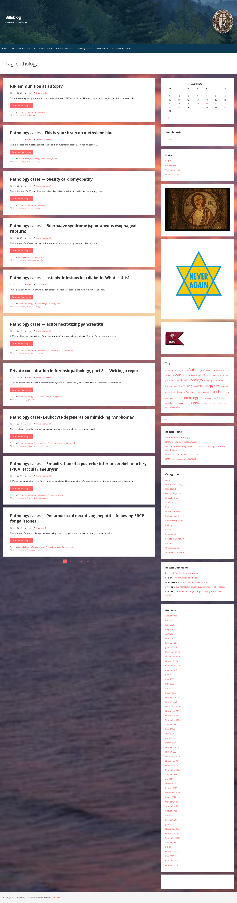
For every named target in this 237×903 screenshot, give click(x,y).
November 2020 (172, 829)
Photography (170, 398)
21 (207, 103)
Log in (168, 160)
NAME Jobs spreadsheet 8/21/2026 (181, 442)
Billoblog (13, 17)
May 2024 (169, 733)
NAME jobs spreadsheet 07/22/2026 (181, 454)
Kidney (168, 386)
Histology (30, 446)
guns (226, 375)
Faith (203, 374)
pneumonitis (211, 398)
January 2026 (171, 647)
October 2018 (171, 851)
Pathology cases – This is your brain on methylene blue (62, 132)
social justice (212, 403)
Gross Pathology (40, 112)
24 (170, 107)
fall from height (211, 375)
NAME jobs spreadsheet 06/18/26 (180, 459)
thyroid (219, 403)
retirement (203, 403)
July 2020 (169, 847)
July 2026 (169, 620)
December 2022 (172, 792)
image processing (213, 380)
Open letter (200, 392)
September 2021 (172, 806)
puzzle (186, 403)
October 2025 (171, 661)
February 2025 (172, 697)
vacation (168, 407)
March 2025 (170, 693)
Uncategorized (51, 158)
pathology (31, 115)
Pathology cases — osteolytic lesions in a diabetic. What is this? (70, 277)
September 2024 (172, 720)
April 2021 (170, 815)
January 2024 (171, 751)
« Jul (167, 118)
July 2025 (169, 674)
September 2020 (172, 838)
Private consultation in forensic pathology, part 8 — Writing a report (75, 370)
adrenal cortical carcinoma (174, 370)
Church (178, 374)
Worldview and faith (20, 48)
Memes (168, 507)
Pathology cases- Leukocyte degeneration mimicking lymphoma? (72, 417)
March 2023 (170, 783)
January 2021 (171, 824)
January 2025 (171, 702)
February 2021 (172, 820)
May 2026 (169, 629)
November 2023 (172, 761)
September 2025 (172, 665)
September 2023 (172, 770)
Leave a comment (43, 139)
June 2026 (169, 624)
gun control (220, 375)
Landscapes (170, 502)
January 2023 (171, 788)
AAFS (167, 480)
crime (198, 375)
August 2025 (171, 670)
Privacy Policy (102, 48)
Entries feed (170, 165)
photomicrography (191, 397)
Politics (220, 398)
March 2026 (170, 638)
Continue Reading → (21, 105)
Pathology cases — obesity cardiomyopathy (51, 179)
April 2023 (170, 779)
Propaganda (179, 403)
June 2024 (169, 729)
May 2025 (169, 683)
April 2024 (170, 738)
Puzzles (168, 543)
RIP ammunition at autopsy (36, 86)
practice (31, 399)
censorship (169, 375)
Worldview (176, 407)
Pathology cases (84, 48)
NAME (217, 386)
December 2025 (172, 652)
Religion (194, 403)
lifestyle (175, 386)
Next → (90, 561)
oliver (29, 93)
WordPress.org (172, 174)
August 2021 (171, 810)
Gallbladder (31, 550)
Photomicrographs (55, 443)
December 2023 (172, 756)
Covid (193, 375)
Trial (224, 403)
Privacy (168, 529)
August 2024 (171, 724)
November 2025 (172, 656)
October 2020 (171, 833)
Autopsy (23, 115)
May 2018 (169, 856)
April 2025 (170, 688)
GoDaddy (56, 897)
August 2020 (171, 842)
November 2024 (172, 711)
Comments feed (172, 170)
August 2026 (171, 615)
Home (5, 48)
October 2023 (171, 765)
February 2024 (172, 747)
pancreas (30, 353)
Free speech (170, 489)
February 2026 (172, 643)
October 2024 (171, 715)
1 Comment (41, 528)
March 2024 (170, 742)
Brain (29, 161)
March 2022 (170, 797)
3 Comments (41, 93)
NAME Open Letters (43, 48)
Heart (29, 208)
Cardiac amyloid (223, 370)
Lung (37, 446)
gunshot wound (172, 380)
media (195, 386)
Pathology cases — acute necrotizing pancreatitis (57, 324)
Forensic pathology (25, 112)
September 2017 (172, 860)
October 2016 (171, 865)
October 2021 (171, 801)
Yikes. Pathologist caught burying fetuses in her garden (200, 587)
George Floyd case (64, 48)
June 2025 (169, 679)
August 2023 (171, 774)
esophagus (31, 260)
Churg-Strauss (186, 375)
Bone (29, 306)
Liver (38, 550)
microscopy (205, 386)
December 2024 (172, 706)
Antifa (186, 370)
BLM (204, 370)
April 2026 (170, 633)
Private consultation (121, 48)
